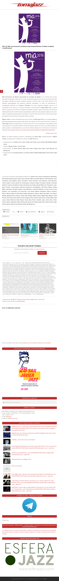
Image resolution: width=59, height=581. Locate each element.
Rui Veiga (52, 291)
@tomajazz (8, 416)
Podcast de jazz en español (18, 291)
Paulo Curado (14, 288)
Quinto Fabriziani (30, 291)
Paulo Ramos (51, 288)
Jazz (27, 276)
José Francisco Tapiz (37, 279)
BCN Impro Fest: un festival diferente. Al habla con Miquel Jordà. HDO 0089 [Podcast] (10, 235)
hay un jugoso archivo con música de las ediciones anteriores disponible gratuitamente (31, 130)
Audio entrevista (43, 267)
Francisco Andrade (12, 272)
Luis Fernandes (18, 282)
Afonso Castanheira (22, 265)
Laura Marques (23, 280)
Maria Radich (27, 283)
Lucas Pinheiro (10, 282)
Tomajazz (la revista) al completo (44, 264)
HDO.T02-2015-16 (16, 264)
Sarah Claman (23, 292)
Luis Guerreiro (26, 282)
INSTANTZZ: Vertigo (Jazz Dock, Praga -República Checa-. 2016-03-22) (27, 299)
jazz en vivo (6, 277)
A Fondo (34, 262)
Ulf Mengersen (27, 294)
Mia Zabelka (37, 284)
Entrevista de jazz (33, 271)
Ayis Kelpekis (15, 268)
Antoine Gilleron (7, 267)
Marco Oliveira (12, 283)
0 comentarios (40, 294)
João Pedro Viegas (12, 279)
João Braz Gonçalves (47, 277)
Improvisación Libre (34, 275)
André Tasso (52, 265)
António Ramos (25, 267)
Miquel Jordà (30, 287)
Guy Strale (47, 272)
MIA (28, 284)
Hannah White (11, 273)
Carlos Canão (14, 269)
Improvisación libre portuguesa (16, 276)
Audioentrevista (7, 268)
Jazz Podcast (19, 277)
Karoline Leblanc (47, 279)
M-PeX (38, 282)
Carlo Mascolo (50, 268)
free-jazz (41, 272)
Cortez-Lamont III (39, 269)
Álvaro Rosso (45, 265)
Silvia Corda (31, 292)
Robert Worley (40, 291)
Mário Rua (45, 283)
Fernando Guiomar (44, 271)
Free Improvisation (33, 272)
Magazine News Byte (33, 578)
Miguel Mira (23, 287)
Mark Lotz (51, 283)
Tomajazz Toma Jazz (17, 294)
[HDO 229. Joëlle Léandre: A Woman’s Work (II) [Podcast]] (29, 228)
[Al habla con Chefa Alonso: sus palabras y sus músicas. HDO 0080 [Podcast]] (47, 228)
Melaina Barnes (14, 284)
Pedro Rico (23, 290)
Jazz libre (12, 277)
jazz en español (50, 276)
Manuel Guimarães (45, 282)
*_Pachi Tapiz (28, 262)
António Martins (16, 267)
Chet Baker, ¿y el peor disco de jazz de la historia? (23, 439)
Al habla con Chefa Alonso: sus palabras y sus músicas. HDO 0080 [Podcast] (47, 235)
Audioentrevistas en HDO (43, 262)
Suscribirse (42, 253)
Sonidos (32, 264)
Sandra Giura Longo (13, 292)
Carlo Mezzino (6, 269)
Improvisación (24, 275)
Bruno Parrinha (41, 268)
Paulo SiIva (5, 290)
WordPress (45, 578)
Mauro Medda (6, 284)
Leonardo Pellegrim (33, 280)
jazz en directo (33, 276)
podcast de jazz (43, 290)
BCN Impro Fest (23, 268)
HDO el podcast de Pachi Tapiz (45, 273)
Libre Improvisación (44, 280)
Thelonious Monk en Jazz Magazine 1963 (21, 459)
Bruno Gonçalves (31, 268)
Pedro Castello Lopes (14, 290)
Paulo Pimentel (44, 288)
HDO (10, 264)
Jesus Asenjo (37, 277)
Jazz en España (41, 276)
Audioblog (51, 267)
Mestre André (22, 284)
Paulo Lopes (36, 288)
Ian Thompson (16, 275)
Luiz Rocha (33, 282)
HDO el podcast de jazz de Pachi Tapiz (27, 273)
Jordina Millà (21, 279)
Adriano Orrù (12, 265)
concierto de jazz (29, 269)
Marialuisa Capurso (36, 283)
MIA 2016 (31, 284)
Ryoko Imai (5, 292)
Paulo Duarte (21, 288)
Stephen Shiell (46, 292)
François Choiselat (22, 272)
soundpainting (38, 292)
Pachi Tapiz (51, 287)
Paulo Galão (29, 288)
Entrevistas (6, 264)
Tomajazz (8, 294)
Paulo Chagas (6, 288)
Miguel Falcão (16, 287)
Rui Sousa (46, 291)
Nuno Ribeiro (44, 287)
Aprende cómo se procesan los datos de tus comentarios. (37, 343)
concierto (21, 269)
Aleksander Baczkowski (34, 265)
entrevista (9, 271)
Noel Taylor (37, 287)
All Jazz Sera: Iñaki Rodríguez (18, 301)
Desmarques (47, 269)
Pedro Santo (30, 290)
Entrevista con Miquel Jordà (20, 271)
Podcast (27, 264)
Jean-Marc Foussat (28, 277)
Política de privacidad (16, 578)
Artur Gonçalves (34, 267)
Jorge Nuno (28, 279)
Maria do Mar (19, 283)
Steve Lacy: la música (17, 466)
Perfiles (22, 264)
